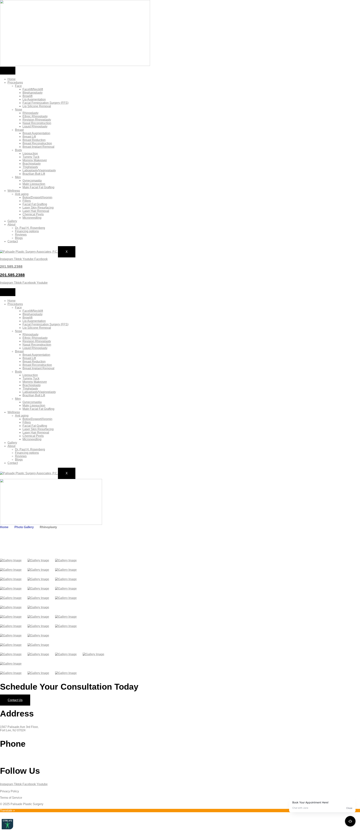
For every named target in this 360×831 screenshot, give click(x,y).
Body (18, 150)
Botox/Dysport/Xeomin (37, 197)
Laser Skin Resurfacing (38, 207)
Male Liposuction (33, 184)
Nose (18, 109)
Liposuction (30, 153)
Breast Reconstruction (37, 143)
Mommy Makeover (34, 160)
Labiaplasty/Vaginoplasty (39, 170)
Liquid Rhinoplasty (34, 126)
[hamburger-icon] (7, 71)
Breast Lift (29, 136)
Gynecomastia (32, 180)
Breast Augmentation (36, 133)
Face (18, 85)
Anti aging (21, 194)
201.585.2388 (12, 275)
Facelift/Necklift (32, 89)
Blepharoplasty (32, 92)
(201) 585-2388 (10, 757)
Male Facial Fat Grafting (38, 187)
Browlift (27, 96)
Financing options (27, 231)
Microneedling (31, 217)
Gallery (12, 221)
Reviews (21, 234)
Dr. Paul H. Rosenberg (30, 227)
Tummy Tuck (30, 156)
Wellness (14, 190)
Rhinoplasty (30, 113)
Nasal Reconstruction (36, 123)
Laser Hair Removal (35, 211)
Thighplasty (30, 167)
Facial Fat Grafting (34, 204)
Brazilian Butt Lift (33, 173)
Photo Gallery (24, 527)
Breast (19, 129)
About (11, 224)
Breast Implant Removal (38, 146)
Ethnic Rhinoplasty (35, 116)
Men (18, 177)
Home (12, 79)
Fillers (26, 200)
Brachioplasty (31, 163)
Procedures (15, 82)
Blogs (19, 238)
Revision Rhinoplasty (36, 119)
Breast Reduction (34, 140)
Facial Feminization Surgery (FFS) (45, 102)
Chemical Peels (33, 214)
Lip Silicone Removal (36, 106)
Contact (13, 241)
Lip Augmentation (34, 99)
